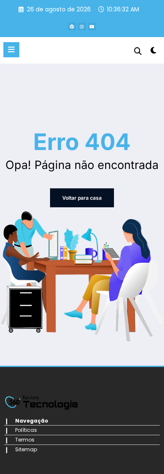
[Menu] (11, 49)
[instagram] (82, 26)
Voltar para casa (82, 198)
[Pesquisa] (138, 51)
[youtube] (92, 26)
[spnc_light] (153, 52)
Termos (24, 439)
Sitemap (26, 449)
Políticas (26, 430)
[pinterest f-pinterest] (72, 26)
